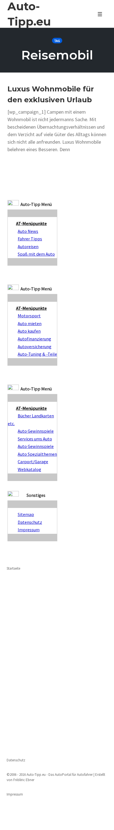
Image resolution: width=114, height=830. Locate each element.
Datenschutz (16, 760)
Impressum (15, 794)
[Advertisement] (57, 663)
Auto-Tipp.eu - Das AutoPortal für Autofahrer (60, 774)
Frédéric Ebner (23, 779)
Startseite (13, 568)
